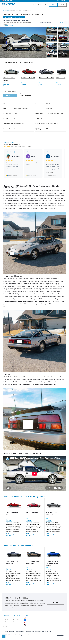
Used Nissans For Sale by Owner (18, 545)
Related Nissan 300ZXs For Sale (18, 62)
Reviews (40, 5)
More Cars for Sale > (8, 25)
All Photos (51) (63, 54)
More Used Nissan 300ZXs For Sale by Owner (24, 496)
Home (11, 10)
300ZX (24, 10)
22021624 (29, 10)
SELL (53, 5)
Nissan (20, 10)
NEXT (61, 22)
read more (49, 172)
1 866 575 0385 (8, 1)
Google (15, 175)
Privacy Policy (60, 635)
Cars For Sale (15, 10)
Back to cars (6, 10)
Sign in (62, 5)
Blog (46, 5)
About (34, 5)
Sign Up (55, 602)
